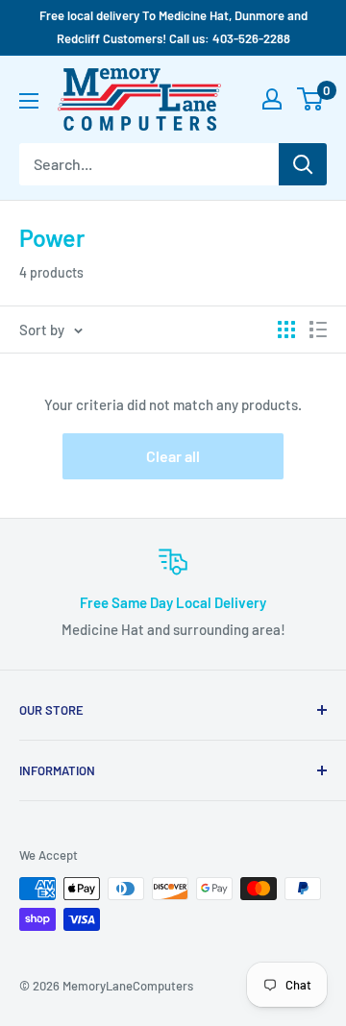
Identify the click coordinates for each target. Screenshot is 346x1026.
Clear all (173, 456)
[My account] (272, 99)
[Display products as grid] (286, 329)
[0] (311, 98)
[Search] (303, 164)
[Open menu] (28, 101)
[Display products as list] (318, 329)
